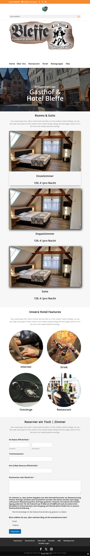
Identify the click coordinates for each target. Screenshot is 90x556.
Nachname (36, 449)
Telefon (15, 525)
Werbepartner (68, 541)
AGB (59, 541)
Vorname (12, 449)
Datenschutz (30, 541)
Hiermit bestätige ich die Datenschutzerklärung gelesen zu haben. (39, 512)
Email (14, 521)
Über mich (41, 541)
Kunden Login (44, 543)
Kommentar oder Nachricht (22, 477)
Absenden (15, 531)
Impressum (18, 541)
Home (12, 63)
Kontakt (51, 541)
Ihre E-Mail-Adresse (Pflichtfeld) (24, 466)
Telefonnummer (16, 454)
